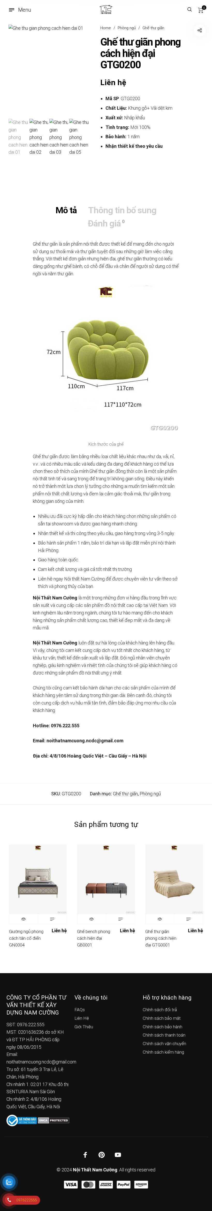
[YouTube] (118, 1155)
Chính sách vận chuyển (164, 1043)
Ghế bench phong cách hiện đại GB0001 (93, 938)
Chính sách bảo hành (162, 1026)
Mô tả (66, 210)
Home (105, 28)
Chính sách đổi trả (160, 1009)
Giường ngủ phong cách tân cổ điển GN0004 (26, 938)
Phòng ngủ (127, 28)
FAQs (79, 1009)
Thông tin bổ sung (122, 210)
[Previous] (20, 71)
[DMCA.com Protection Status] (53, 1120)
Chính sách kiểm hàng (163, 1052)
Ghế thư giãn (153, 28)
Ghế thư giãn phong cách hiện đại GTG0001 (160, 938)
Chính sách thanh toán (164, 1035)
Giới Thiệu (83, 1026)
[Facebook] (85, 1155)
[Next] (76, 71)
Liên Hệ (81, 1018)
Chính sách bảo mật (162, 1018)
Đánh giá (106, 223)
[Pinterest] (102, 1155)
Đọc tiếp (52, 919)
